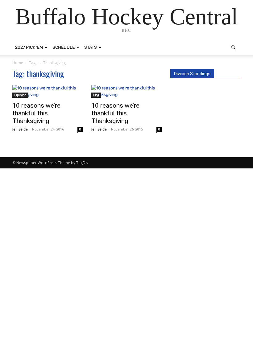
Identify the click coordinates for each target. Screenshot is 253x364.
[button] (233, 48)
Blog (96, 95)
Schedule (63, 47)
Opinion (20, 95)
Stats (90, 47)
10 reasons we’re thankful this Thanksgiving (36, 113)
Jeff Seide (20, 129)
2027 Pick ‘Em (29, 47)
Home (17, 62)
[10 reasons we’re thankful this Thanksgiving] (47, 91)
